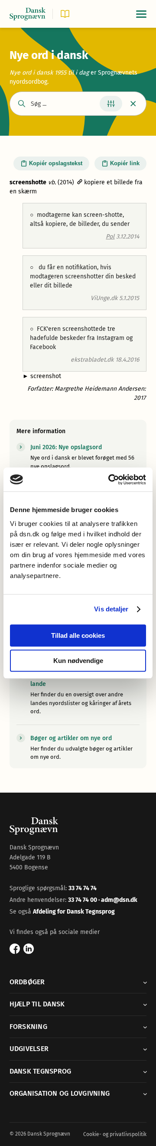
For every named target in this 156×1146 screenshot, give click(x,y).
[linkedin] (28, 949)
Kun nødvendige (78, 660)
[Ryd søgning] (133, 104)
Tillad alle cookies (78, 635)
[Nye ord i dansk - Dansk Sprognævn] (28, 14)
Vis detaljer (111, 609)
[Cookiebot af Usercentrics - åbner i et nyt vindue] (110, 479)
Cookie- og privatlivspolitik (114, 1134)
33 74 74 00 (83, 900)
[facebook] (15, 949)
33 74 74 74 (82, 888)
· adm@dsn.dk (117, 900)
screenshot (42, 376)
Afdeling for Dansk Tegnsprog (74, 911)
